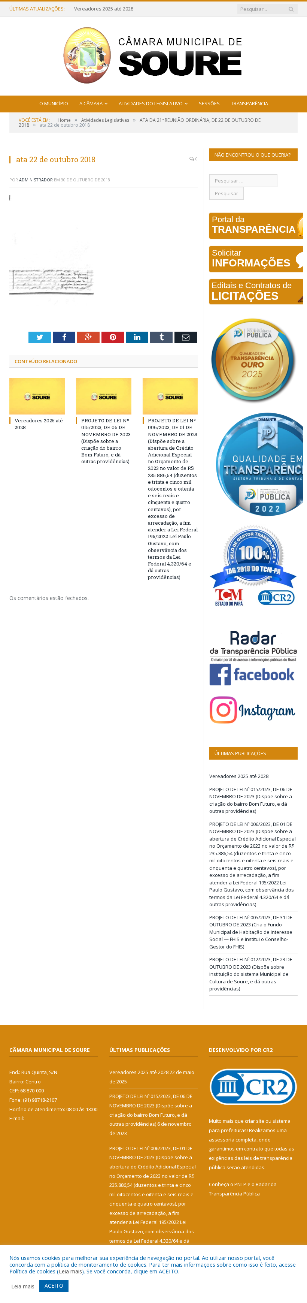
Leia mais (70, 1271)
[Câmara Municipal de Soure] (154, 54)
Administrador (36, 180)
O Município (53, 103)
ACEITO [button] (54, 1285)
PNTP (240, 1184)
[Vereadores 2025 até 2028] (37, 396)
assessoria (221, 1139)
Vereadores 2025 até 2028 (238, 776)
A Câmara (91, 103)
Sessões (209, 103)
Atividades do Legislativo (151, 103)
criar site (254, 1120)
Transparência (249, 103)
